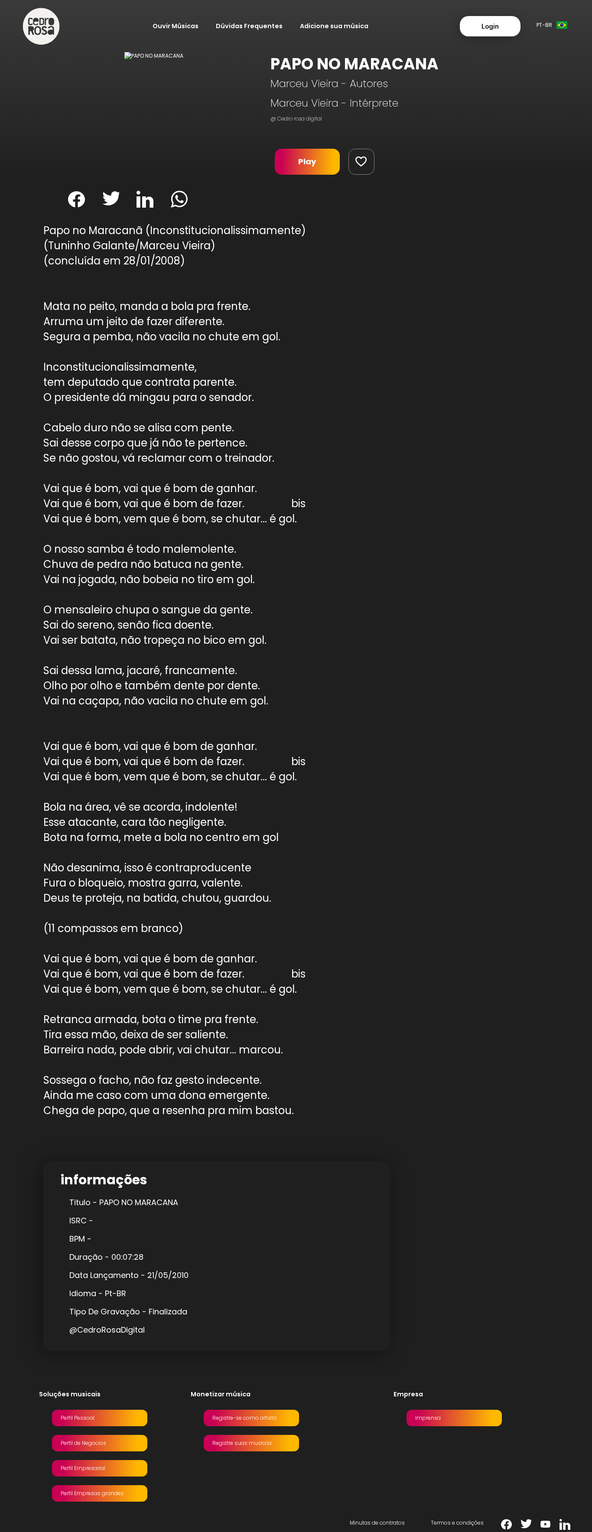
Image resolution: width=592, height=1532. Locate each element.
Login (490, 26)
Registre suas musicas (242, 1443)
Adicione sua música (334, 26)
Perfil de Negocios (83, 1443)
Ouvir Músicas (175, 26)
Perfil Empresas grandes (92, 1493)
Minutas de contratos (377, 1522)
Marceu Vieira (304, 83)
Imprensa (428, 1417)
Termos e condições (457, 1522)
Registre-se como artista (244, 1417)
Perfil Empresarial (83, 1468)
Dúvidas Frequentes (249, 26)
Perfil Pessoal (77, 1417)
